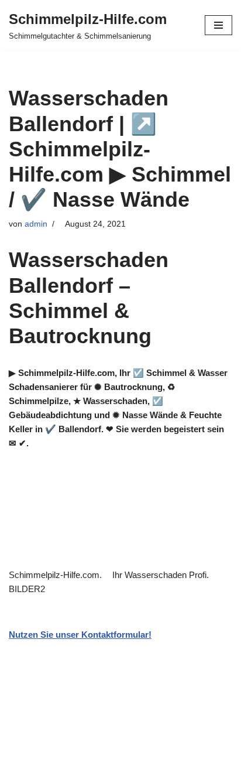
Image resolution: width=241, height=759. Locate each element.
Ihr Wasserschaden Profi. (163, 575)
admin (36, 224)
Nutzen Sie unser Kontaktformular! (80, 635)
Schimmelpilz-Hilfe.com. (57, 575)
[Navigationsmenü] (218, 25)
